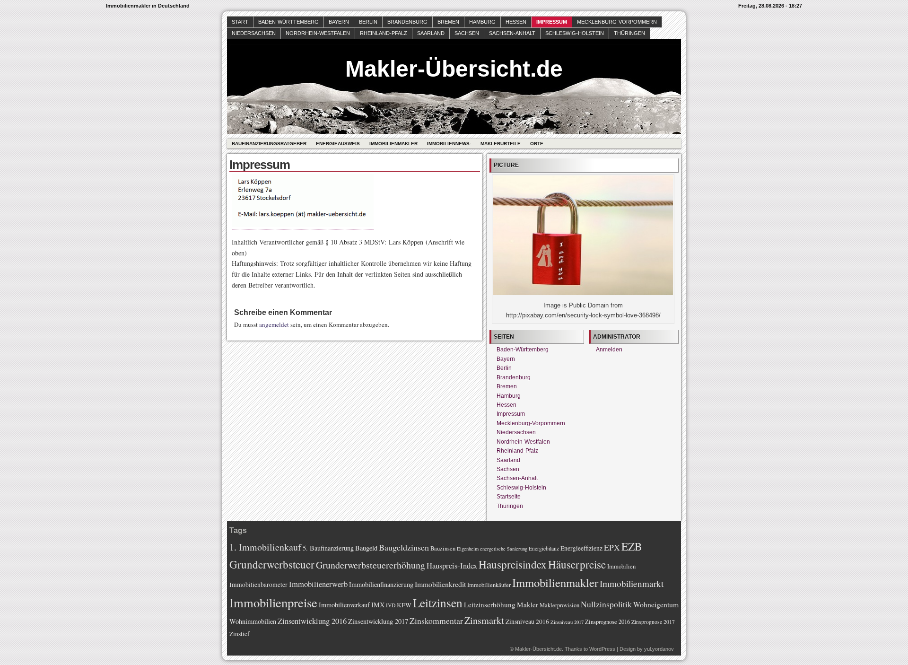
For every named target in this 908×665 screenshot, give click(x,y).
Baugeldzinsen (404, 547)
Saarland (431, 33)
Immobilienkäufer (489, 585)
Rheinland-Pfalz (383, 33)
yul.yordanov (659, 649)
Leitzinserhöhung (489, 604)
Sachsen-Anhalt (512, 33)
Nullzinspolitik (606, 604)
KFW (404, 605)
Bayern (339, 22)
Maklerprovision (559, 605)
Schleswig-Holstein (574, 33)
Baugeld (366, 547)
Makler (527, 604)
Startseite (509, 496)
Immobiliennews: (449, 143)
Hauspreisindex (513, 564)
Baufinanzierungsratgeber (269, 143)
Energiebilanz (544, 548)
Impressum (551, 22)
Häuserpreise (577, 564)
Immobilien (621, 566)
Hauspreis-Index (452, 565)
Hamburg (482, 22)
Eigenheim (468, 548)
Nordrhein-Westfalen (318, 33)
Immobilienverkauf (344, 604)
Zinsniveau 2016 (527, 621)
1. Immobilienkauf (265, 547)
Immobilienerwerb (318, 583)
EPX (612, 547)
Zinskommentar (436, 620)
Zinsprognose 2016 (607, 622)
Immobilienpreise (273, 602)
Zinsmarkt (484, 620)
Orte (536, 143)
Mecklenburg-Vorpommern (617, 22)
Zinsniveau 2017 (567, 622)
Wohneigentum (656, 604)
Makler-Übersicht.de (454, 68)
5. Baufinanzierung (328, 547)
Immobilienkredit (440, 584)
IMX (377, 604)
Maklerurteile (500, 143)
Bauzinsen (442, 548)
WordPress (602, 649)
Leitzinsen (438, 603)
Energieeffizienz (581, 548)
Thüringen (629, 33)
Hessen (516, 22)
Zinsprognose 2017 (653, 621)
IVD (390, 605)
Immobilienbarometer (258, 584)
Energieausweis (338, 143)
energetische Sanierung (503, 548)
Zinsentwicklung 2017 (378, 621)
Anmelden (609, 349)
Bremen (448, 22)
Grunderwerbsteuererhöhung (370, 565)
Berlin (368, 22)
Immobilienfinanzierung (381, 584)
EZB (631, 546)
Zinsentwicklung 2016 (312, 620)
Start (240, 22)
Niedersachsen (254, 33)
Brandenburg (407, 22)
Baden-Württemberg (288, 22)
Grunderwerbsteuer (271, 564)
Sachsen (466, 33)
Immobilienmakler (393, 143)
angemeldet (274, 324)
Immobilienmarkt (632, 583)
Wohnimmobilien (252, 621)
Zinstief (239, 634)
